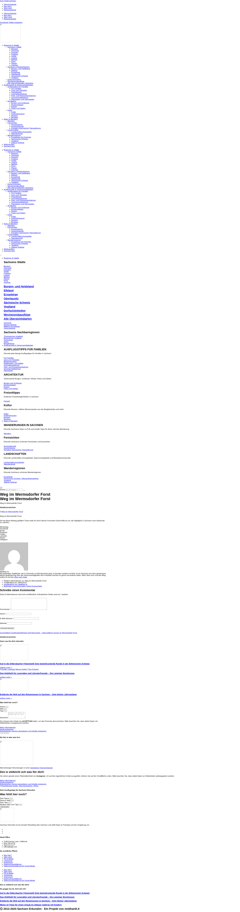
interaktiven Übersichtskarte (41, 768)
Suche (2, 490)
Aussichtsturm (17, 125)
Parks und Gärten (18, 108)
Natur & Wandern (11, 119)
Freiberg (14, 54)
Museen (14, 116)
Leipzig (14, 58)
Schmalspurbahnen (19, 94)
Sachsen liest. (9, 146)
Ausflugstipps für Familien (18, 87)
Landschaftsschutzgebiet (21, 132)
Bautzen (14, 49)
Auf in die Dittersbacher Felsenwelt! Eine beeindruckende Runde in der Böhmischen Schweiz (45, 664)
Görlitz (13, 56)
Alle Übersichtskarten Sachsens (20, 83)
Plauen (14, 63)
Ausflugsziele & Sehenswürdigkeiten (18, 85)
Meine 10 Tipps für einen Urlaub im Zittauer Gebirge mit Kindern (31, 905)
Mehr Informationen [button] (8, 727)
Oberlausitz (15, 74)
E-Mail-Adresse (7, 618)
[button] (53, 527)
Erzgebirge (15, 72)
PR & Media (8, 859)
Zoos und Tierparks (19, 90)
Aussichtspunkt (17, 126)
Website (3, 623)
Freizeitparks (16, 92)
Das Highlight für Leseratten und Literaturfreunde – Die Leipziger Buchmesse (37, 673)
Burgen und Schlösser (20, 103)
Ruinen (14, 107)
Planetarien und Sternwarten (22, 99)
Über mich (8, 8)
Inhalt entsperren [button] (7, 729)
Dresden (14, 53)
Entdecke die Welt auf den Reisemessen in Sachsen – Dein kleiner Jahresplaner (38, 694)
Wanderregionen (14, 135)
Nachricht (4, 718)
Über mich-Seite (20, 577)
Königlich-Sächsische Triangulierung (26, 128)
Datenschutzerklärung (13, 864)
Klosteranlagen (17, 105)
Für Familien (16, 89)
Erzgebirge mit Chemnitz (21, 137)
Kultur (10, 110)
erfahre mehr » (6, 668)
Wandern (11, 121)
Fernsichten (12, 123)
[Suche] (24, 490)
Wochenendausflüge (16, 81)
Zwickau (14, 65)
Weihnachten (9, 144)
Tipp (2, 711)
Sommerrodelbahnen (19, 98)
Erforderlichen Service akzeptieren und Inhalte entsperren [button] (23, 731)
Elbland (14, 71)
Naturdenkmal (17, 134)
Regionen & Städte (11, 45)
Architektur (12, 101)
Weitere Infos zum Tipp (9, 805)
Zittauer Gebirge (17, 143)
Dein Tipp (4, 802)
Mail (2, 709)
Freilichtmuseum (18, 114)
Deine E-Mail (5, 800)
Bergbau (14, 117)
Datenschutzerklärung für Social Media (19, 866)
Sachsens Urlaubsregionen (19, 67)
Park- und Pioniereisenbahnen (23, 96)
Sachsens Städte (14, 47)
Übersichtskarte (10, 4)
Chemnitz (15, 51)
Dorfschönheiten (14, 80)
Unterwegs (8, 861)
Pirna (13, 62)
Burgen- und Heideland (20, 69)
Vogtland (14, 78)
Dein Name (5, 798)
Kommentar (5, 609)
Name (3, 614)
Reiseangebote (10, 10)
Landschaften (13, 130)
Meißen (14, 60)
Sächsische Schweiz (19, 76)
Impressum (8, 862)
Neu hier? (8, 6)
